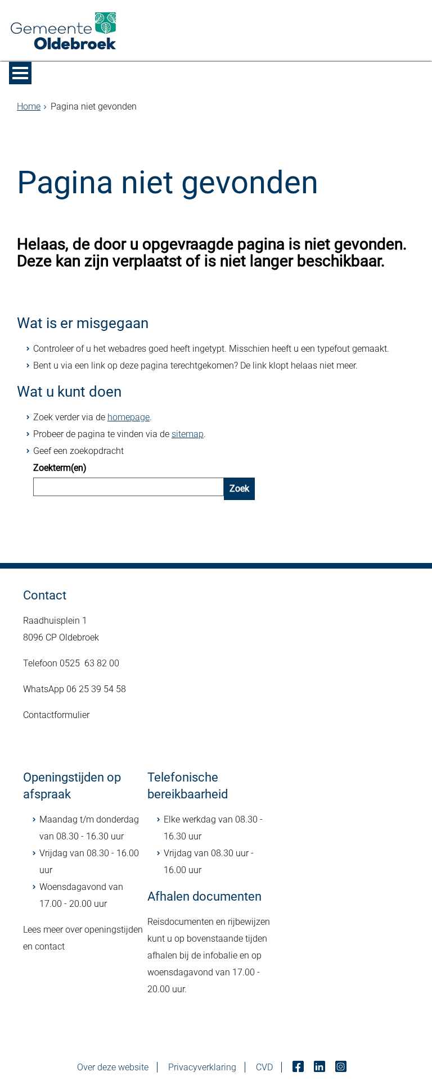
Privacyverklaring (202, 1067)
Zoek (239, 488)
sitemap (188, 434)
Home (28, 106)
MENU (20, 73)
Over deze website (112, 1067)
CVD (264, 1067)
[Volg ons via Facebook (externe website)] (299, 1067)
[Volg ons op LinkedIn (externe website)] (320, 1067)
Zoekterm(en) (60, 467)
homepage (128, 417)
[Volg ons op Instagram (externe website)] (342, 1067)
